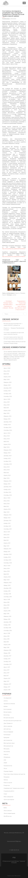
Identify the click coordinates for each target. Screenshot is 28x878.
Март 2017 (6, 681)
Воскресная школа (9, 717)
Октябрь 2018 (7, 627)
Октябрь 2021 (7, 526)
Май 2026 (6, 374)
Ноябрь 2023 (7, 458)
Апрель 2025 (7, 410)
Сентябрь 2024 (8, 430)
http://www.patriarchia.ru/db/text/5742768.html (13, 256)
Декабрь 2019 (7, 588)
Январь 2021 (7, 551)
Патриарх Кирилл (8, 771)
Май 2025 (6, 407)
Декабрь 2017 (7, 656)
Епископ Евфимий (8, 732)
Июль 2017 (6, 670)
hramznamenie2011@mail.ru (14, 841)
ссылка (14, 295)
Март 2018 (6, 647)
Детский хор (7, 729)
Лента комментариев (9, 813)
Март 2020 (6, 579)
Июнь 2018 (6, 639)
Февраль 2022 (7, 515)
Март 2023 (6, 478)
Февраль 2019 (7, 616)
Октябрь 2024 (7, 427)
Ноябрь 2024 (7, 424)
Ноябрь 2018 (7, 625)
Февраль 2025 (7, 416)
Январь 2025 (7, 419)
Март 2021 (6, 546)
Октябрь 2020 (7, 560)
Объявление (7, 757)
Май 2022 (6, 506)
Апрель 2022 (7, 509)
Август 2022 (7, 498)
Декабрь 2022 (7, 486)
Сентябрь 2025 (8, 396)
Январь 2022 (7, 517)
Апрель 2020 (7, 577)
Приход (6, 779)
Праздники (6, 777)
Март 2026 (6, 379)
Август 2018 (7, 633)
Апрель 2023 (7, 475)
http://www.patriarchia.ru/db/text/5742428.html (13, 248)
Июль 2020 (7, 568)
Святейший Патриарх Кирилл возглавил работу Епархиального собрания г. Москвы (8, 304)
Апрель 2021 (7, 543)
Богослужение (7, 709)
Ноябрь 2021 (7, 523)
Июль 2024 (7, 436)
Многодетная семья (9, 743)
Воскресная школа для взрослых (12, 720)
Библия (5, 706)
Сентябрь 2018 (8, 630)
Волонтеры (7, 715)
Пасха (5, 768)
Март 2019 (6, 613)
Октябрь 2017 (7, 661)
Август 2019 (7, 599)
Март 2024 (6, 447)
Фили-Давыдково (8, 796)
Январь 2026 (7, 385)
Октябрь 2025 (7, 393)
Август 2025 (7, 399)
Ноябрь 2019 (7, 591)
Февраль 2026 (7, 382)
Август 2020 (7, 565)
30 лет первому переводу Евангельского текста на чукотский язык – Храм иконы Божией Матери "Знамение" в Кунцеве (15, 353)
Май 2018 (6, 642)
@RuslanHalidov (18, 875)
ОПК (5, 760)
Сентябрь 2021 (8, 529)
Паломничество (8, 765)
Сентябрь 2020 (8, 563)
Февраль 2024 (7, 450)
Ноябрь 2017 (7, 658)
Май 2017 (6, 675)
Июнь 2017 (6, 673)
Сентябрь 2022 (8, 495)
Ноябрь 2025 (7, 390)
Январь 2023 (7, 484)
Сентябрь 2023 (8, 464)
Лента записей (7, 810)
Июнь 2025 (7, 405)
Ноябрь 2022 (7, 489)
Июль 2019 (6, 602)
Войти (5, 807)
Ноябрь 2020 (7, 557)
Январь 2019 (7, 619)
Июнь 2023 (7, 469)
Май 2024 (6, 441)
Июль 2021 (6, 534)
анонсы (6, 700)
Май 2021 (6, 540)
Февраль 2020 (7, 582)
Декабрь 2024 (7, 422)
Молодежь (6, 748)
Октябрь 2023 (7, 461)
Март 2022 (6, 512)
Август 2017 (7, 667)
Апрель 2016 (7, 689)
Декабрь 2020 (7, 554)
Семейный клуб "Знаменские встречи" (14, 788)
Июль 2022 (7, 500)
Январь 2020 (7, 585)
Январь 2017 (7, 687)
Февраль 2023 (7, 481)
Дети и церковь (8, 726)
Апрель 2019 (7, 610)
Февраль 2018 (7, 650)
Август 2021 (7, 531)
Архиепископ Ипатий (9, 703)
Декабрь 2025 (7, 388)
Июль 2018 (6, 636)
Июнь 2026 (7, 371)
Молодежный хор (8, 746)
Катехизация (7, 734)
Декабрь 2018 (7, 622)
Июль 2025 (7, 402)
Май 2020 (6, 574)
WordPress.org (7, 816)
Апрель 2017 (7, 678)
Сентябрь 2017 (7, 664)
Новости (17, 293)
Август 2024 (7, 433)
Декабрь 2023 (7, 455)
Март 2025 (6, 413)
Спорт (5, 794)
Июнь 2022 (7, 503)
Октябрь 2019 (7, 594)
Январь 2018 (7, 653)
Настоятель (7, 751)
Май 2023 (6, 472)
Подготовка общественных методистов (14, 774)
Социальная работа (9, 791)
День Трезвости (8, 723)
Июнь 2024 (7, 438)
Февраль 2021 (7, 548)
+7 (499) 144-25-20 (14, 850)
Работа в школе (8, 782)
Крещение (6, 737)
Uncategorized (7, 698)
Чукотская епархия (9, 799)
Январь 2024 (7, 453)
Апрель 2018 (7, 644)
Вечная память (7, 712)
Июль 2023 (7, 467)
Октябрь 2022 (7, 492)
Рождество (7, 785)
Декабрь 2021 (7, 520)
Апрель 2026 (7, 376)
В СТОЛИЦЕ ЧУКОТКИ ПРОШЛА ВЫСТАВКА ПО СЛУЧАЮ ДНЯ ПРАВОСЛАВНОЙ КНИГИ (14, 358)
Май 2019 (6, 608)
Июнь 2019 (6, 605)
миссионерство (8, 740)
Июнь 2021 (6, 537)
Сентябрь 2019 (8, 596)
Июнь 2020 (7, 571)
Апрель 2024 (7, 444)
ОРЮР (5, 763)
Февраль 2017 (7, 684)
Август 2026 (7, 368)
